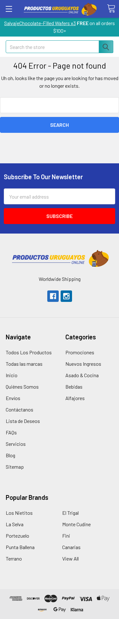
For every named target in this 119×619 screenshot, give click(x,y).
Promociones (79, 352)
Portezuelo (17, 536)
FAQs (11, 432)
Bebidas (74, 387)
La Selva (14, 524)
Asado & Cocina (82, 375)
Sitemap (15, 467)
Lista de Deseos (23, 421)
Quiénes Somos (22, 387)
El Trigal (70, 513)
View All (70, 558)
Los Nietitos (19, 513)
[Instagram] (66, 296)
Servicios (16, 444)
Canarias (71, 547)
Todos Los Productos (29, 352)
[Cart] (111, 8)
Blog (10, 455)
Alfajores (75, 398)
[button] (59, 258)
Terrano (14, 558)
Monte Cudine (76, 524)
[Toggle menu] (8, 8)
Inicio (11, 375)
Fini (66, 536)
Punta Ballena (20, 547)
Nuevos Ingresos (83, 364)
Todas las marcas (24, 364)
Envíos (13, 398)
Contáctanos (19, 409)
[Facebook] (53, 296)
